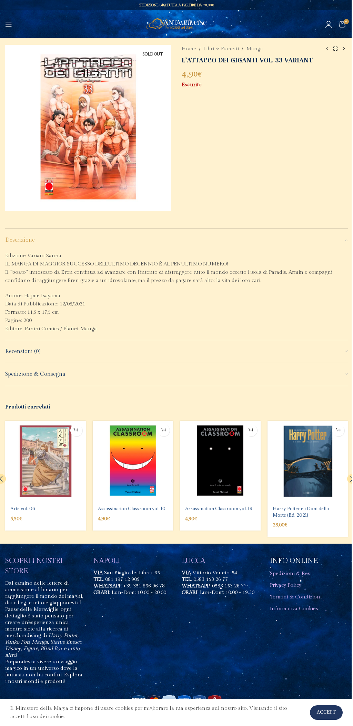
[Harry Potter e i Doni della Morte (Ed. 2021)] (308, 461)
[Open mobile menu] (9, 24)
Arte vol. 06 (22, 508)
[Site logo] (177, 24)
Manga (254, 49)
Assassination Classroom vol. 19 (218, 508)
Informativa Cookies (294, 609)
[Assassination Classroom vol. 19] (220, 461)
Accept (326, 712)
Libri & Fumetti (221, 49)
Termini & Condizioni (296, 597)
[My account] (328, 24)
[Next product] (344, 49)
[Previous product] (327, 49)
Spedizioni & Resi (291, 573)
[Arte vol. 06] (45, 461)
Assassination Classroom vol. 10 (131, 508)
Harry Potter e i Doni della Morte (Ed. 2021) (301, 511)
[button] (76, 430)
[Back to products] (335, 49)
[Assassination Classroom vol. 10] (133, 461)
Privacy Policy (285, 585)
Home (189, 49)
